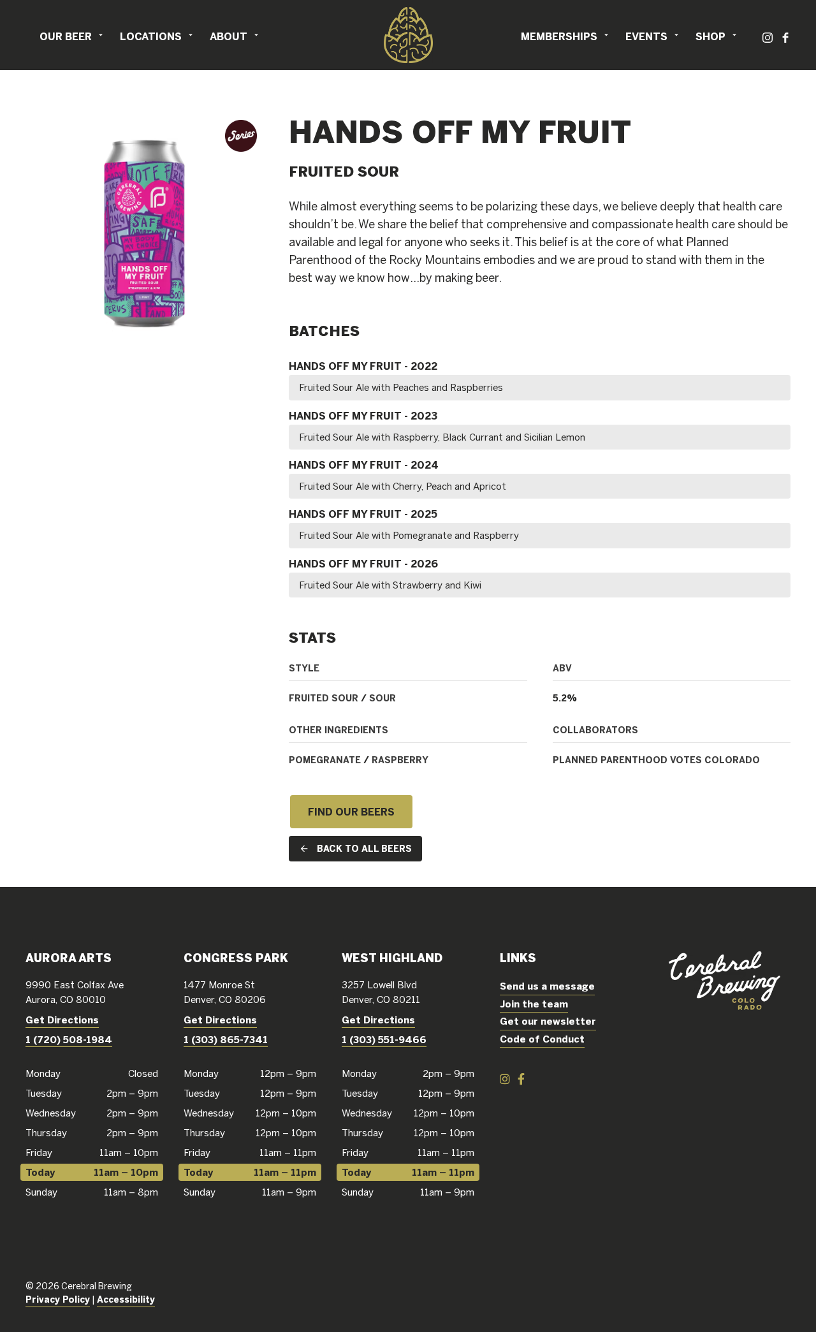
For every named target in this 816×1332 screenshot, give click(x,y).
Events (646, 36)
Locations (151, 36)
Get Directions (62, 1019)
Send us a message (547, 986)
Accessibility (126, 1299)
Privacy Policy (58, 1299)
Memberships (559, 36)
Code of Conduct (542, 1039)
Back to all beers (364, 849)
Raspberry (400, 760)
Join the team (534, 1004)
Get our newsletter (548, 1021)
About (228, 36)
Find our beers (351, 811)
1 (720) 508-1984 (69, 1039)
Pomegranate (325, 760)
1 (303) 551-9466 (384, 1039)
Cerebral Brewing (407, 35)
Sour (382, 698)
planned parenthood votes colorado (656, 760)
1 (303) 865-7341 (226, 1039)
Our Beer (66, 36)
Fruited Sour (323, 698)
